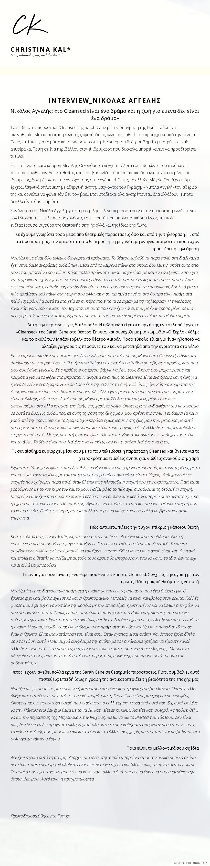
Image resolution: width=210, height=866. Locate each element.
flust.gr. (63, 816)
